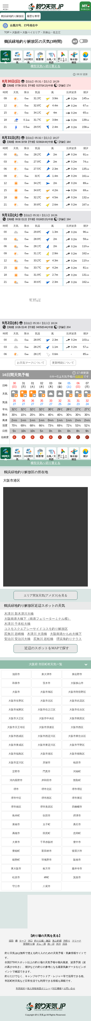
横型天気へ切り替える (45, 66)
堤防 (11, 940)
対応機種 (57, 988)
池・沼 (50, 944)
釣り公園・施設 (42, 940)
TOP (6, 32)
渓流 (64, 944)
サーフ (22, 940)
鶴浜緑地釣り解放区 (12, 16)
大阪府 (16, 32)
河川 (58, 944)
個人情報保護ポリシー (38, 988)
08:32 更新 (82, 74)
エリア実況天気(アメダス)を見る (45, 595)
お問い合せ (69, 988)
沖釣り (66, 940)
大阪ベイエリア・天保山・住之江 (41, 32)
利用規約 (20, 988)
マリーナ (76, 940)
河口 (30, 940)
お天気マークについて (30, 362)
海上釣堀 (57, 940)
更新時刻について (63, 362)
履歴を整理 (33, 16)
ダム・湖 (41, 944)
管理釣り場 (29, 944)
